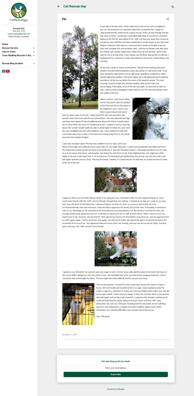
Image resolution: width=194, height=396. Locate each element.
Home (5, 44)
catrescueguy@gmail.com (19, 34)
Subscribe (116, 374)
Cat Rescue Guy (74, 6)
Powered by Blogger (115, 389)
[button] (167, 19)
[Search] (172, 7)
